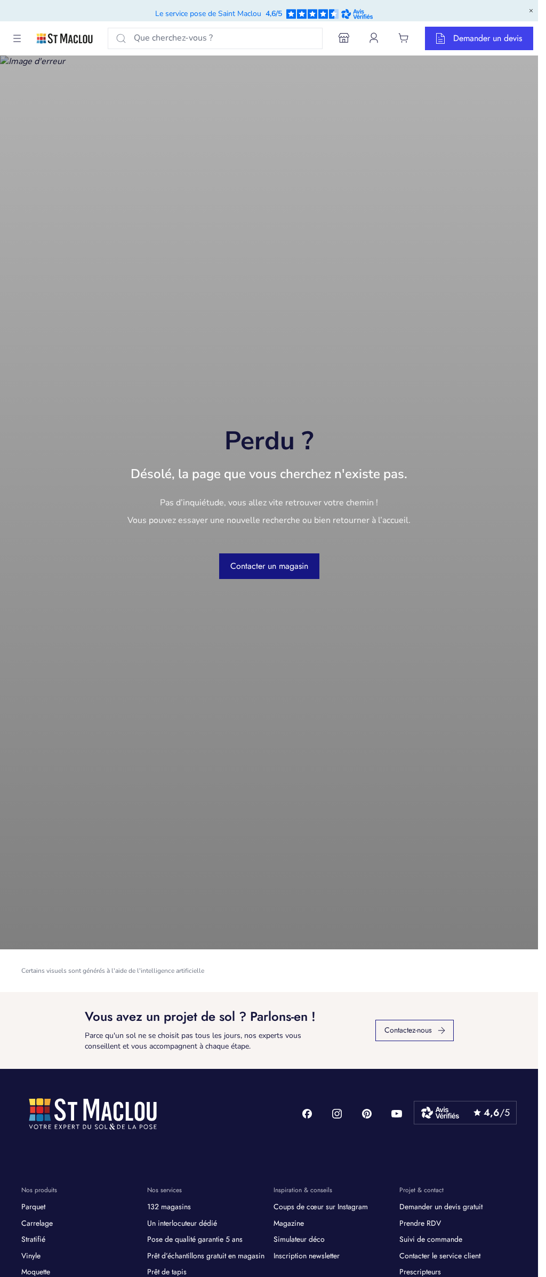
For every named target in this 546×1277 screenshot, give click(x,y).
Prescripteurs (420, 1271)
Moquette (35, 1271)
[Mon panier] (403, 37)
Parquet (33, 1206)
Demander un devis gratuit (441, 1206)
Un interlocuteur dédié (182, 1223)
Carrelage (37, 1223)
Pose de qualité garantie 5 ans (195, 1239)
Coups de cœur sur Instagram (321, 1206)
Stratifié (33, 1239)
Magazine (289, 1223)
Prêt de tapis (167, 1271)
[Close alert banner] (531, 10)
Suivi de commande (430, 1239)
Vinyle (31, 1255)
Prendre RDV (420, 1223)
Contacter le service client (439, 1255)
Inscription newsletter (307, 1255)
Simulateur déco (299, 1239)
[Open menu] (17, 38)
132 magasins (169, 1206)
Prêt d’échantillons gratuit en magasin (205, 1255)
